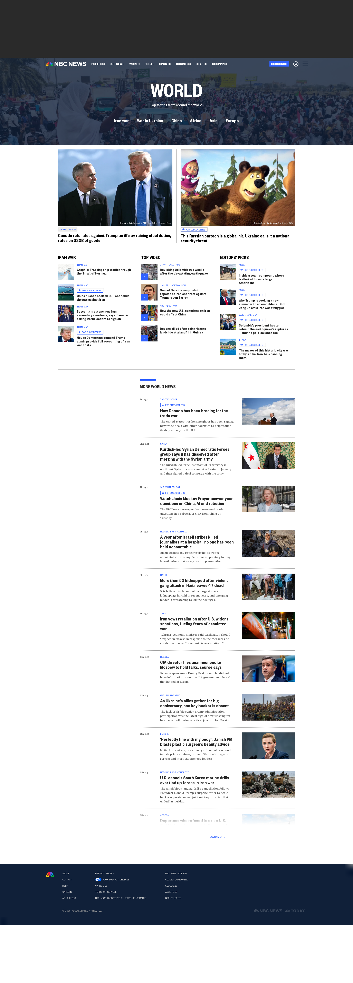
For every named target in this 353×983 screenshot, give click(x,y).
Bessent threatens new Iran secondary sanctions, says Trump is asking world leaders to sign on (102, 315)
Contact (67, 879)
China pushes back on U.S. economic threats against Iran (103, 298)
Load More (217, 836)
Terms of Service (105, 891)
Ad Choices (69, 898)
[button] (149, 64)
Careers (67, 891)
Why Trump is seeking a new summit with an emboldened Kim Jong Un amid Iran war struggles (262, 304)
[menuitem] (98, 64)
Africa (195, 120)
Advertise (171, 891)
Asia (214, 120)
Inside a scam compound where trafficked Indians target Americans (261, 279)
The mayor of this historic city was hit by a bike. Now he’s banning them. (264, 354)
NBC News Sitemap (176, 873)
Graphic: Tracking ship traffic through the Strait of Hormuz (104, 271)
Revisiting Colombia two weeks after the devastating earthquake (184, 271)
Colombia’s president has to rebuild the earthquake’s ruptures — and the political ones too (263, 329)
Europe (232, 120)
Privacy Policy (104, 873)
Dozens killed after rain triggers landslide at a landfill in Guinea (183, 330)
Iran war (121, 120)
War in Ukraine (150, 120)
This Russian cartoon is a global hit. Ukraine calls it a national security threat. (235, 238)
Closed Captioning (176, 879)
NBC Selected (173, 898)
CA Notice (101, 885)
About (65, 873)
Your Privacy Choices (116, 879)
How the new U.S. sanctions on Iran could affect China (185, 312)
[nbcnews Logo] (50, 874)
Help (65, 885)
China (176, 120)
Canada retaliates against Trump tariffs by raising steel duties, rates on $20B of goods (114, 237)
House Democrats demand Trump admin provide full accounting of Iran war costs (103, 341)
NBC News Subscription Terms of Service (120, 898)
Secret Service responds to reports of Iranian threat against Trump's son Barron (183, 293)
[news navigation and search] (305, 64)
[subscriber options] (295, 64)
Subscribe (171, 885)
